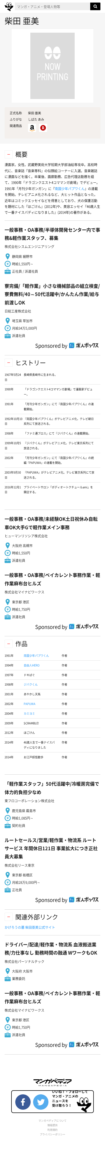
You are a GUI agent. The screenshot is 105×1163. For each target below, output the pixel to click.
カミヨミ (29, 713)
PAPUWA (29, 704)
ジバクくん (31, 684)
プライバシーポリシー (52, 1134)
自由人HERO (32, 665)
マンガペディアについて (52, 1120)
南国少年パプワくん (70, 188)
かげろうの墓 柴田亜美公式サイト (30, 927)
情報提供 (52, 1125)
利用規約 (52, 1130)
